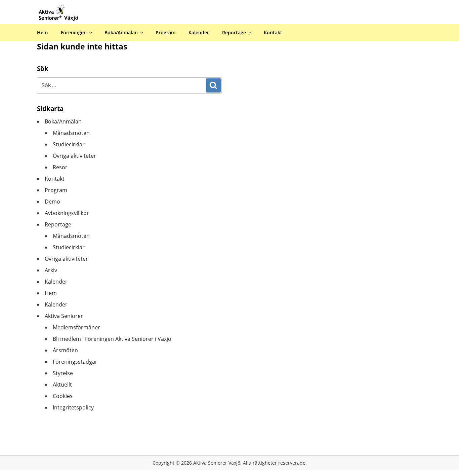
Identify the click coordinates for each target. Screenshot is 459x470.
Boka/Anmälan (121, 32)
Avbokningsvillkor (67, 213)
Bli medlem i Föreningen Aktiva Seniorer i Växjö (112, 338)
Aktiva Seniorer (64, 316)
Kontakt (273, 32)
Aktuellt (62, 384)
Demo (52, 201)
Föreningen (74, 32)
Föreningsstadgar (75, 361)
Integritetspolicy (73, 407)
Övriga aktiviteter (74, 155)
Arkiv (51, 270)
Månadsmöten (71, 133)
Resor (60, 167)
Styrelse (63, 373)
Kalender (199, 32)
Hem (42, 32)
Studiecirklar (69, 144)
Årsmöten (65, 350)
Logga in (447, 4)
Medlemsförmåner (76, 327)
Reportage (234, 32)
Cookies (63, 396)
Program (165, 32)
